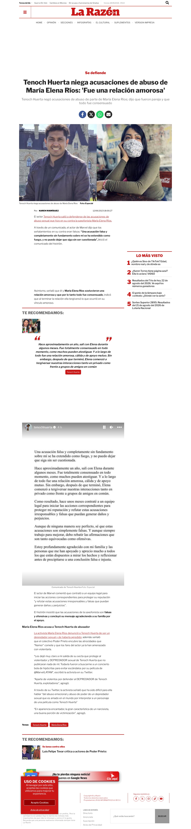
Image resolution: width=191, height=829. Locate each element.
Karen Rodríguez (49, 210)
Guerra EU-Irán (40, 3)
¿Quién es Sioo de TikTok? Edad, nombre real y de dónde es (149, 263)
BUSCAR (162, 816)
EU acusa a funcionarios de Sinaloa (84, 3)
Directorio (88, 813)
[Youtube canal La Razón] (161, 798)
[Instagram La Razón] (148, 798)
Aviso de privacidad (39, 810)
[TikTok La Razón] (154, 798)
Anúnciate (88, 817)
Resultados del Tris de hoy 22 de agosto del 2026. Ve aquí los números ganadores (150, 283)
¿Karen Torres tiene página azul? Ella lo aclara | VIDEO (150, 272)
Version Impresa (144, 22)
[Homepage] (95, 11)
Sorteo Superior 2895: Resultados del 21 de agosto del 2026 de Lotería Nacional (151, 305)
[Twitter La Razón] (91, 114)
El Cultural (103, 22)
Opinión (51, 22)
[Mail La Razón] (108, 114)
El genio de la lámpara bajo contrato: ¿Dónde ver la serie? (148, 294)
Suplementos (122, 22)
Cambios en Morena (58, 3)
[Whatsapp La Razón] (100, 114)
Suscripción (88, 821)
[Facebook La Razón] (82, 114)
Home (39, 22)
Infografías (84, 22)
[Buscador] (167, 3)
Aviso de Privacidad (92, 824)
